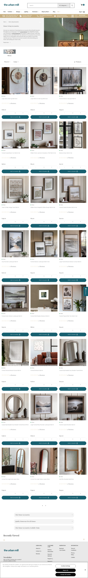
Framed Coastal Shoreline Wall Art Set (68, 207)
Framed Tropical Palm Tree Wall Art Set (68, 316)
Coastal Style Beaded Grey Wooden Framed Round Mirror (15, 424)
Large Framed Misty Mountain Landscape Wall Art (42, 424)
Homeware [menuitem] (35, 11)
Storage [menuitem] (18, 11)
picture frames (23, 31)
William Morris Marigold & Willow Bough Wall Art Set (43, 207)
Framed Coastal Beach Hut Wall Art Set (11, 153)
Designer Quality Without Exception (62, 16)
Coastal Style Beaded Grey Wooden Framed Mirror (71, 370)
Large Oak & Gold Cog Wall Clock (9, 98)
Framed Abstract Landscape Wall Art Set (40, 261)
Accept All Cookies (65, 574)
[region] (44, 570)
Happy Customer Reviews (81, 16)
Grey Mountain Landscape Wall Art (10, 261)
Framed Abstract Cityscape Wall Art (67, 98)
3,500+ (76, 15)
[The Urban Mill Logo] (11, 4)
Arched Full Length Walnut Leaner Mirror (40, 479)
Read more (6, 42)
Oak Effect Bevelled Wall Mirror (66, 479)
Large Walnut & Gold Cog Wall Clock (39, 98)
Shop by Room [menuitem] (45, 11)
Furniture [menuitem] (10, 11)
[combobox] (42, 5)
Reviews (38, 553)
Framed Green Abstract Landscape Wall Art (12, 316)
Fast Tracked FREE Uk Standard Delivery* (12, 16)
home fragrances (16, 33)
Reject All (65, 570)
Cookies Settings (65, 566)
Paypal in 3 (50, 558)
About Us (38, 548)
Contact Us (38, 551)
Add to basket (14, 117)
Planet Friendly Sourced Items (27, 16)
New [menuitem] (4, 11)
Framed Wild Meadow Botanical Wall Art (40, 316)
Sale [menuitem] (58, 11)
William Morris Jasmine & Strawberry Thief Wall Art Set (43, 153)
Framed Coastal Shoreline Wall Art (67, 424)
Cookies (73, 557)
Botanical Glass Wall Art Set (65, 153)
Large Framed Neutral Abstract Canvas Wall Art (70, 261)
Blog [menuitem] (54, 11)
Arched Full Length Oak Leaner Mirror (10, 479)
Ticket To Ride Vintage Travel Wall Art (10, 207)
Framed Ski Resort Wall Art (37, 370)
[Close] (85, 570)
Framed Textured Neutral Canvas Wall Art (11, 370)
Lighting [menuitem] (26, 11)
